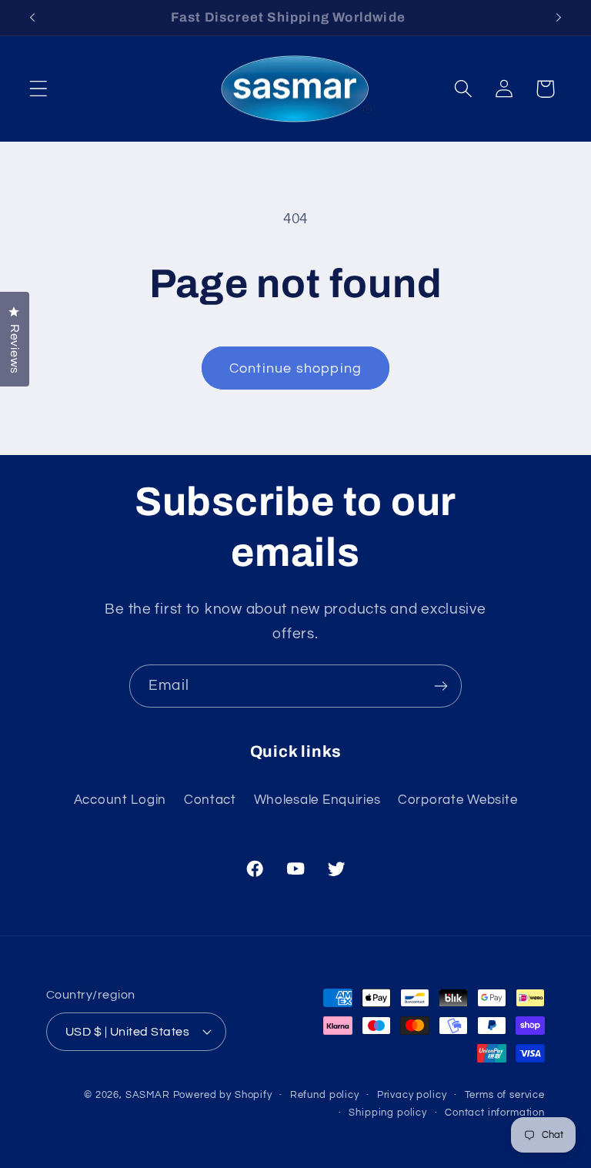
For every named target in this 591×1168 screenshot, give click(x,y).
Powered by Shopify (222, 1094)
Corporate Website (457, 800)
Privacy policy (412, 1094)
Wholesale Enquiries (317, 800)
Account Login (120, 800)
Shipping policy (388, 1112)
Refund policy (324, 1094)
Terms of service (505, 1094)
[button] (38, 89)
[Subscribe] (440, 686)
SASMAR (147, 1094)
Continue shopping (295, 368)
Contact (210, 800)
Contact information (495, 1112)
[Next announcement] (559, 18)
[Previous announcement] (32, 18)
